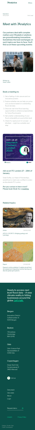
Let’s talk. (18, 300)
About (9, 396)
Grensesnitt (9, 427)
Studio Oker (10, 425)
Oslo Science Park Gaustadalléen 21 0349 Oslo (13, 351)
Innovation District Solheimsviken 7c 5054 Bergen (13, 318)
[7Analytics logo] (4, 3)
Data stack (10, 390)
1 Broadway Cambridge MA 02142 (11, 334)
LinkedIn (9, 417)
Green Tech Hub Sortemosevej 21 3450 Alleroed (13, 367)
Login (9, 399)
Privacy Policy (22, 417)
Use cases (10, 393)
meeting (25, 189)
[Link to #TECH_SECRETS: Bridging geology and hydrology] (18, 222)
